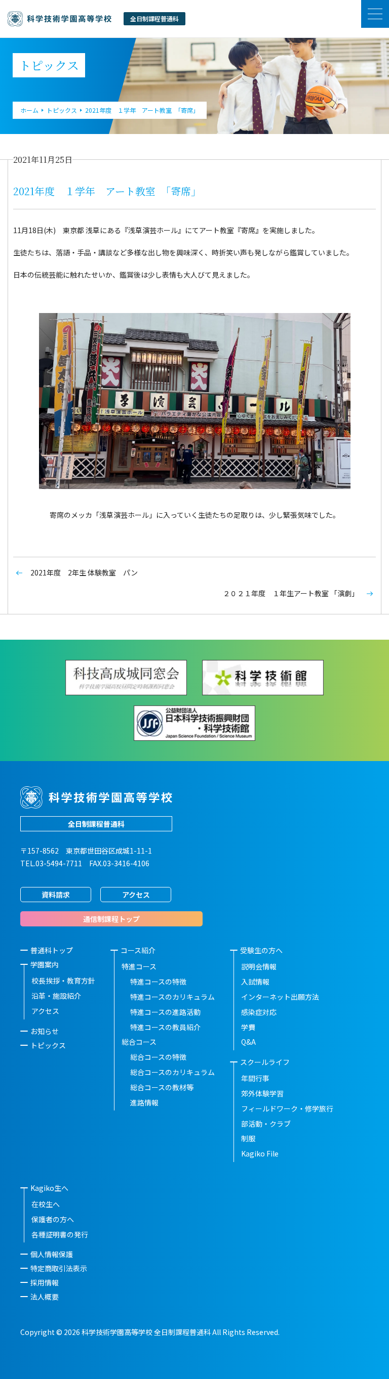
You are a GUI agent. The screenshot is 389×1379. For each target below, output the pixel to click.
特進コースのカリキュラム (172, 997)
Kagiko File (260, 1153)
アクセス (136, 894)
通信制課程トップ (111, 919)
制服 (248, 1138)
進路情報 (144, 1102)
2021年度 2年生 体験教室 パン (84, 572)
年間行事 (255, 1078)
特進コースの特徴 (158, 981)
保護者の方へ (52, 1219)
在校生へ (45, 1204)
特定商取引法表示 (58, 1268)
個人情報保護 (51, 1254)
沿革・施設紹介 (56, 996)
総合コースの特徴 (158, 1057)
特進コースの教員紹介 (165, 1027)
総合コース (139, 1042)
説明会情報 (259, 966)
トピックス (48, 1045)
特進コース (139, 966)
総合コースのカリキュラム (172, 1072)
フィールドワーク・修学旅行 (287, 1108)
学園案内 (44, 964)
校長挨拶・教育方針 (63, 980)
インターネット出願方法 (280, 997)
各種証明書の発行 (59, 1234)
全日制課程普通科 (96, 824)
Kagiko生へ (49, 1187)
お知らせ (44, 1031)
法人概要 (44, 1296)
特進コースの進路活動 (165, 1012)
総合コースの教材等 (161, 1087)
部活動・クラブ (266, 1124)
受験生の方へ (261, 950)
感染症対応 (259, 1012)
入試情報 (255, 981)
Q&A (248, 1042)
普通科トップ (51, 950)
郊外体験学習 (262, 1093)
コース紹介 (138, 950)
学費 (248, 1027)
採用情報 (44, 1282)
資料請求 (56, 894)
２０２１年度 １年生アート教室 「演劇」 (291, 593)
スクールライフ (265, 1061)
